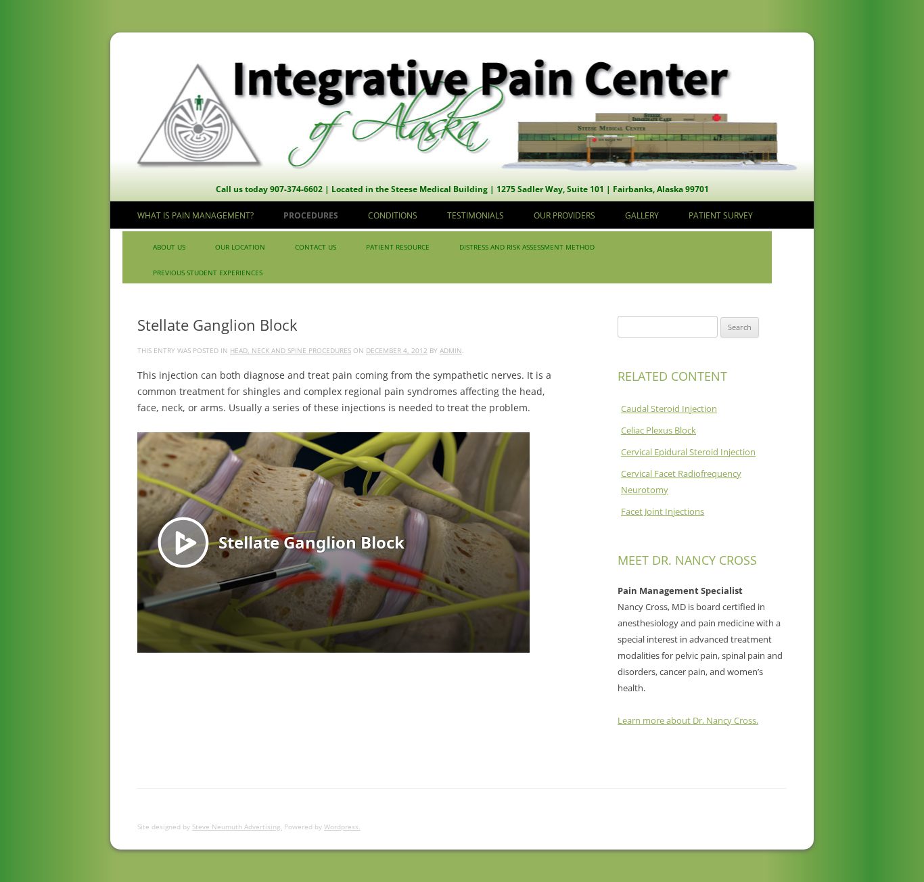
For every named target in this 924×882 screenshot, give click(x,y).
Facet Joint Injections (662, 511)
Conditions (392, 215)
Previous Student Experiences (207, 272)
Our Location (240, 247)
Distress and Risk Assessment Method (527, 247)
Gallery (642, 215)
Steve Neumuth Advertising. (237, 826)
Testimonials (475, 215)
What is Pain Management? (195, 215)
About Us (169, 247)
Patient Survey (721, 215)
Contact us (315, 247)
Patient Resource (398, 247)
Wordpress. (342, 826)
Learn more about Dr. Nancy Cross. (688, 720)
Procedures (310, 215)
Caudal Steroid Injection (669, 408)
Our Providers (564, 215)
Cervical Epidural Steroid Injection (688, 452)
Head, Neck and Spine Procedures (290, 350)
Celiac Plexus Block (658, 430)
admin (451, 350)
